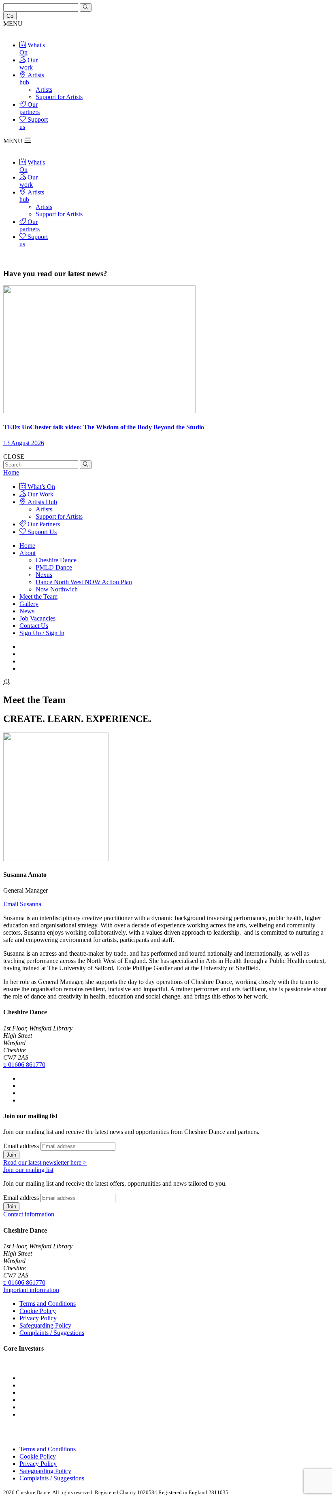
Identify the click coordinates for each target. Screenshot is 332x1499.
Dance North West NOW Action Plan (84, 581)
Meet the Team (38, 596)
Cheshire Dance (56, 560)
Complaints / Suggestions (51, 1332)
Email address (21, 1145)
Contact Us (33, 625)
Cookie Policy (37, 1310)
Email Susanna (22, 904)
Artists (44, 89)
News (26, 611)
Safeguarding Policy (45, 1325)
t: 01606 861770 (24, 1064)
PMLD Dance (54, 567)
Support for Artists (59, 96)
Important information (31, 1289)
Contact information (28, 1214)
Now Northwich (57, 589)
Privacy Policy (38, 1318)
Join (11, 1155)
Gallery (28, 603)
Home (11, 472)
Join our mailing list (28, 1169)
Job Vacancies (37, 618)
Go (9, 16)
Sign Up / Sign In (41, 632)
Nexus (44, 574)
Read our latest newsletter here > (45, 1162)
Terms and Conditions (47, 1303)
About (27, 552)
